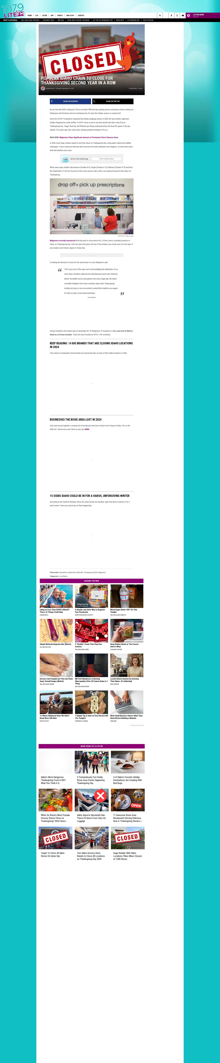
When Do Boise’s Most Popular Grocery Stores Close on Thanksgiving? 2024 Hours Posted (55, 818)
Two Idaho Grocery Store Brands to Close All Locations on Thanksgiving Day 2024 (91, 856)
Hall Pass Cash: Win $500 (30, 20)
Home (30, 15)
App (52, 15)
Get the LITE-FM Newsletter (103, 20)
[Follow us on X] (177, 15)
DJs (37, 15)
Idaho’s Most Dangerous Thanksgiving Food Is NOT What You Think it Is (53, 780)
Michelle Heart (50, 88)
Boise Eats (120, 20)
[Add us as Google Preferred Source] (165, 15)
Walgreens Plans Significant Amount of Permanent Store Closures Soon (88, 137)
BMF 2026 (61, 20)
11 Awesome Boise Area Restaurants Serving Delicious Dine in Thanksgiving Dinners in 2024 (127, 818)
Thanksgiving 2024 (90, 572)
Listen (44, 15)
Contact (81, 15)
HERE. (87, 429)
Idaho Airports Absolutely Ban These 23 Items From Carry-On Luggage (91, 818)
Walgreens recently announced (62, 240)
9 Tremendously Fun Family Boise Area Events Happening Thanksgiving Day (91, 780)
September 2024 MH (75, 572)
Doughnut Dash (48, 20)
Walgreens (102, 572)
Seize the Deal (148, 20)
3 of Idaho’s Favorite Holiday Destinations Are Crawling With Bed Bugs (127, 780)
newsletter (63, 572)
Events (60, 15)
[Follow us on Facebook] (171, 15)
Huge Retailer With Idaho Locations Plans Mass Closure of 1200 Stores (127, 856)
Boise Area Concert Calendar (78, 20)
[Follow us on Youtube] (183, 15)
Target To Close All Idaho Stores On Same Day (53, 854)
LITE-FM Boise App (133, 20)
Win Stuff (70, 15)
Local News (63, 576)
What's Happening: (10, 20)
